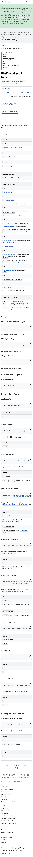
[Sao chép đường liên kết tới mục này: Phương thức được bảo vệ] (25, 714)
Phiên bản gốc (4, 799)
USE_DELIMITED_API (8, 166)
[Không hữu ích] (27, 49)
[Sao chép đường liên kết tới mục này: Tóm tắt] (9, 134)
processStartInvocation (10, 223)
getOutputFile (7, 192)
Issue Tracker (4, 842)
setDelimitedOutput (9, 270)
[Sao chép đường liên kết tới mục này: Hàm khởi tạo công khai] (23, 375)
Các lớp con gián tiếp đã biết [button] (10, 112)
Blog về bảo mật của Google (8, 815)
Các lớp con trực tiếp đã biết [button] (9, 104)
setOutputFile (7, 279)
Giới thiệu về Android (6, 848)
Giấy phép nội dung (15, 775)
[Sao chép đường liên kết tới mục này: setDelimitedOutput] (16, 622)
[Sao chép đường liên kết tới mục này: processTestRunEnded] (18, 575)
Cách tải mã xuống (5, 794)
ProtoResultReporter (14, 83)
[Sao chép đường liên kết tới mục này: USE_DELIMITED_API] (17, 356)
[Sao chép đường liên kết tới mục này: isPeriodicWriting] (14, 425)
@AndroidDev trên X (6, 810)
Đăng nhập (28, 2)
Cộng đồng (16, 848)
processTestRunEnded (9, 254)
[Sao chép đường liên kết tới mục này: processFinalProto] (15, 455)
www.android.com (5, 834)
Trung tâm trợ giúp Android (7, 829)
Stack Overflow (5, 839)
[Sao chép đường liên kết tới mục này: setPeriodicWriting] (16, 679)
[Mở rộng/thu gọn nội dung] (11, 52)
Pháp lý (22, 848)
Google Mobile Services (7, 837)
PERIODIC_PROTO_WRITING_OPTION (12, 147)
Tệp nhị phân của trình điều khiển (9, 801)
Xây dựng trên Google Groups (8, 820)
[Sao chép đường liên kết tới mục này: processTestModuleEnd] (19, 539)
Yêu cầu (3, 791)
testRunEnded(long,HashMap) (11, 262)
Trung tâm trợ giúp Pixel (7, 832)
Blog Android (4, 813)
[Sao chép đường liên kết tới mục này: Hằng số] (9, 317)
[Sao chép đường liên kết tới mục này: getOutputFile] (12, 399)
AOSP (2, 45)
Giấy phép (28, 848)
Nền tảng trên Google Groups (8, 818)
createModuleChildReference (17, 302)
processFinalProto (8, 211)
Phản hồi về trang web (16, 850)
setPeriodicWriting (8, 287)
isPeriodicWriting (8, 200)
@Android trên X (5, 808)
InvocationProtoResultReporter (10, 113)
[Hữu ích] (24, 49)
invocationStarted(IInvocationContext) (15, 231)
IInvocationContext (8, 226)
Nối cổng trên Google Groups (8, 823)
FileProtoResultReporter (10, 177)
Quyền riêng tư (6, 850)
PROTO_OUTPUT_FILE (8, 156)
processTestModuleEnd (9, 240)
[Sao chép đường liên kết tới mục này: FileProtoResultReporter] (20, 380)
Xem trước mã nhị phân (7, 796)
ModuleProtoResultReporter (9, 105)
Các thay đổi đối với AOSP (15, 23)
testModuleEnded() (8, 246)
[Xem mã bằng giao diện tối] (31, 326)
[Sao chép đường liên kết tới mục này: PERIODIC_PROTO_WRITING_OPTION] (30, 322)
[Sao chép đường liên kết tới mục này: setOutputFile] (12, 651)
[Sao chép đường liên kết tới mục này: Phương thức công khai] (23, 394)
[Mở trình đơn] (2, 2)
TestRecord (21, 125)
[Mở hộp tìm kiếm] (20, 2)
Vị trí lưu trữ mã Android (7, 789)
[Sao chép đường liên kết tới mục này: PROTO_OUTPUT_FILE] (18, 339)
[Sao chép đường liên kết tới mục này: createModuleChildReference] (23, 719)
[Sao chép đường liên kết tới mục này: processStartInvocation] (19, 489)
